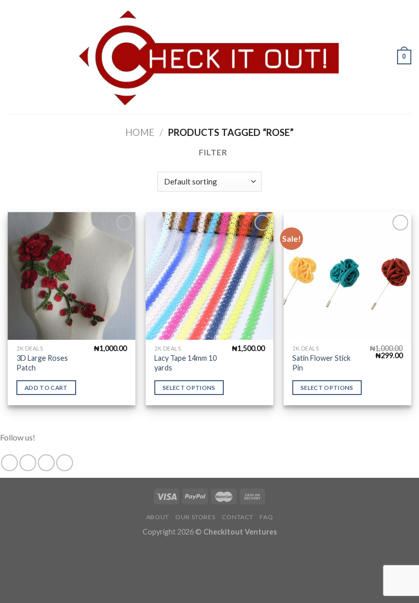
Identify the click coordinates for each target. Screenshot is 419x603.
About (157, 517)
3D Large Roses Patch (42, 363)
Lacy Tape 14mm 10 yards (185, 363)
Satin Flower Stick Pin (321, 363)
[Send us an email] (46, 462)
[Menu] (14, 56)
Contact (237, 517)
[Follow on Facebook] (9, 462)
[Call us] (64, 462)
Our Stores (195, 517)
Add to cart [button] (46, 387)
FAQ (266, 517)
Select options (189, 387)
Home (139, 132)
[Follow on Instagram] (27, 462)
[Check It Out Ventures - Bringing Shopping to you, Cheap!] (209, 57)
